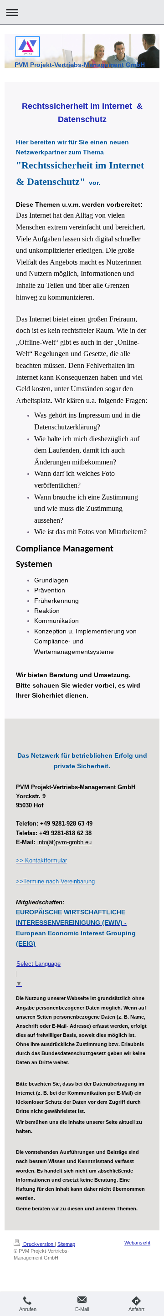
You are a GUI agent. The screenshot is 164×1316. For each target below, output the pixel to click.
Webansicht (137, 1242)
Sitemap (66, 1244)
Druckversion (38, 1244)
